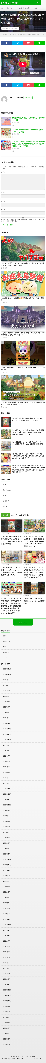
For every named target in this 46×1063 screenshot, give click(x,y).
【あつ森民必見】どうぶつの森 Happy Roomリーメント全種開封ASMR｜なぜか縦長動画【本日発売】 (11, 571)
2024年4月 (6, 772)
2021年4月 (6, 968)
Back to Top (23, 623)
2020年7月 (6, 1017)
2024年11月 (7, 734)
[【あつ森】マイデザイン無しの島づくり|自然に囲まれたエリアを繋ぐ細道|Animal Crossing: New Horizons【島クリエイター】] (6, 434)
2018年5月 (6, 1044)
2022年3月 (6, 908)
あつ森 (35, 8)
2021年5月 (6, 963)
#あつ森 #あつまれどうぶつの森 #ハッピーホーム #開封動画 (34, 600)
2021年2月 (6, 979)
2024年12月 (7, 729)
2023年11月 (7, 799)
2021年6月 (6, 957)
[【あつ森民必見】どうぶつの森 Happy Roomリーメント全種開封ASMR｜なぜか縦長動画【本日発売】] (6, 446)
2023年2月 (6, 848)
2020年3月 (6, 1039)
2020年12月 (7, 990)
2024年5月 (6, 767)
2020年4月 (6, 1033)
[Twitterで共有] (17, 43)
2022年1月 (6, 919)
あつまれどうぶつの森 (28, 1056)
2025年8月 (6, 685)
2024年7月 (6, 756)
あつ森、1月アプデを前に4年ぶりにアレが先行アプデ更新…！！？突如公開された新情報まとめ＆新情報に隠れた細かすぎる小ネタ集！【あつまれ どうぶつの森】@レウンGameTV (11, 605)
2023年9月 (6, 810)
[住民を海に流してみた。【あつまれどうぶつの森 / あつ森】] (6, 121)
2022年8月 (6, 881)
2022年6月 (6, 892)
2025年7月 (6, 691)
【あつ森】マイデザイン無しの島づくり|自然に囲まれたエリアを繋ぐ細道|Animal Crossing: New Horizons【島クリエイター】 (28, 432)
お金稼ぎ (27, 8)
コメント (4, 172)
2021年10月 (7, 935)
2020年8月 (6, 1012)
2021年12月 (7, 925)
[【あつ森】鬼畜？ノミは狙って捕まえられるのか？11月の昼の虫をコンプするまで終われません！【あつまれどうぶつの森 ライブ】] (6, 457)
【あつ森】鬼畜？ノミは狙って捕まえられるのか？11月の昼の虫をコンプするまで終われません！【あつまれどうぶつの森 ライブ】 (28, 456)
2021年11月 (7, 930)
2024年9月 (6, 745)
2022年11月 (7, 865)
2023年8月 (6, 816)
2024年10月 (7, 739)
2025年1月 (6, 723)
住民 (20, 8)
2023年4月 (6, 837)
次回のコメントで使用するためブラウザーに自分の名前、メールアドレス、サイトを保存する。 (22, 220)
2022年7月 (6, 886)
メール (3, 201)
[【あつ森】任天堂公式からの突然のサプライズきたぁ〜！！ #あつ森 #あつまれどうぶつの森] (6, 422)
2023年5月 (6, 832)
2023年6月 (6, 827)
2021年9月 (6, 941)
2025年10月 (7, 674)
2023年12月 (7, 794)
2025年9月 (6, 680)
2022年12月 (7, 859)
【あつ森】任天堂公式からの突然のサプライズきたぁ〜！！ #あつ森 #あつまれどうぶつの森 (11, 540)
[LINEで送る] (39, 43)
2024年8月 (6, 750)
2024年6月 (6, 761)
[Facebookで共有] (6, 43)
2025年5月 (6, 701)
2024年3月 (6, 778)
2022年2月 (6, 914)
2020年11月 (7, 995)
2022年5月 (6, 897)
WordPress (40, 1059)
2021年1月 (6, 984)
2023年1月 (6, 854)
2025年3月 (6, 712)
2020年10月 (7, 1001)
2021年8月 (6, 946)
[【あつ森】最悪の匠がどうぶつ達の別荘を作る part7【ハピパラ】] (6, 133)
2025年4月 (6, 707)
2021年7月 (6, 952)
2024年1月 (6, 789)
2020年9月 (6, 1006)
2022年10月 (7, 870)
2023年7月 (6, 821)
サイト (3, 209)
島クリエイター (11, 8)
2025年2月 (6, 718)
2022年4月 (6, 903)
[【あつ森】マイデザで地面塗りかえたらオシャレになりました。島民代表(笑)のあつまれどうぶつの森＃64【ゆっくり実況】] (6, 145)
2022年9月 (6, 876)
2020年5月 (6, 1028)
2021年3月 (6, 974)
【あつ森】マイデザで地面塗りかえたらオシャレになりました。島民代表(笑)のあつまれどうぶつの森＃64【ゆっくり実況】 (28, 144)
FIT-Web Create (22, 1059)
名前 (3, 192)
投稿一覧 (27, 97)
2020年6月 (6, 1022)
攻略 (2, 8)
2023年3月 (6, 843)
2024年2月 (6, 783)
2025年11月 (7, 669)
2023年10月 (7, 805)
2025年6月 (6, 696)
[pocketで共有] (28, 43)
